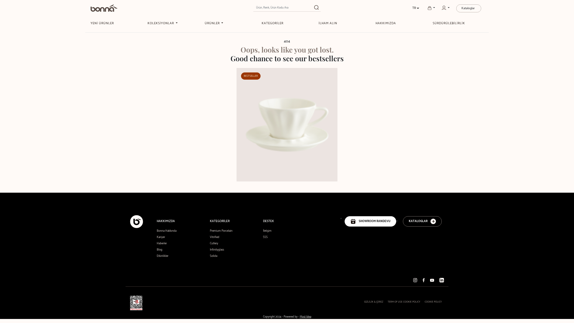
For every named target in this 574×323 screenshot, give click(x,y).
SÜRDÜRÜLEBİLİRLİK (449, 23)
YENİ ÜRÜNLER (102, 23)
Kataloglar (468, 8)
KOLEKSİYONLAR (161, 23)
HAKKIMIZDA (386, 23)
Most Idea (305, 316)
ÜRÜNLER (213, 23)
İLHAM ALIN (328, 23)
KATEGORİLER (272, 23)
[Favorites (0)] (431, 8)
